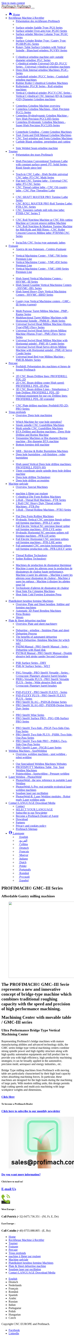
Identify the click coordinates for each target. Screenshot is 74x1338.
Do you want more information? (21, 1174)
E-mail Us (8, 1189)
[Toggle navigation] (33, 8)
